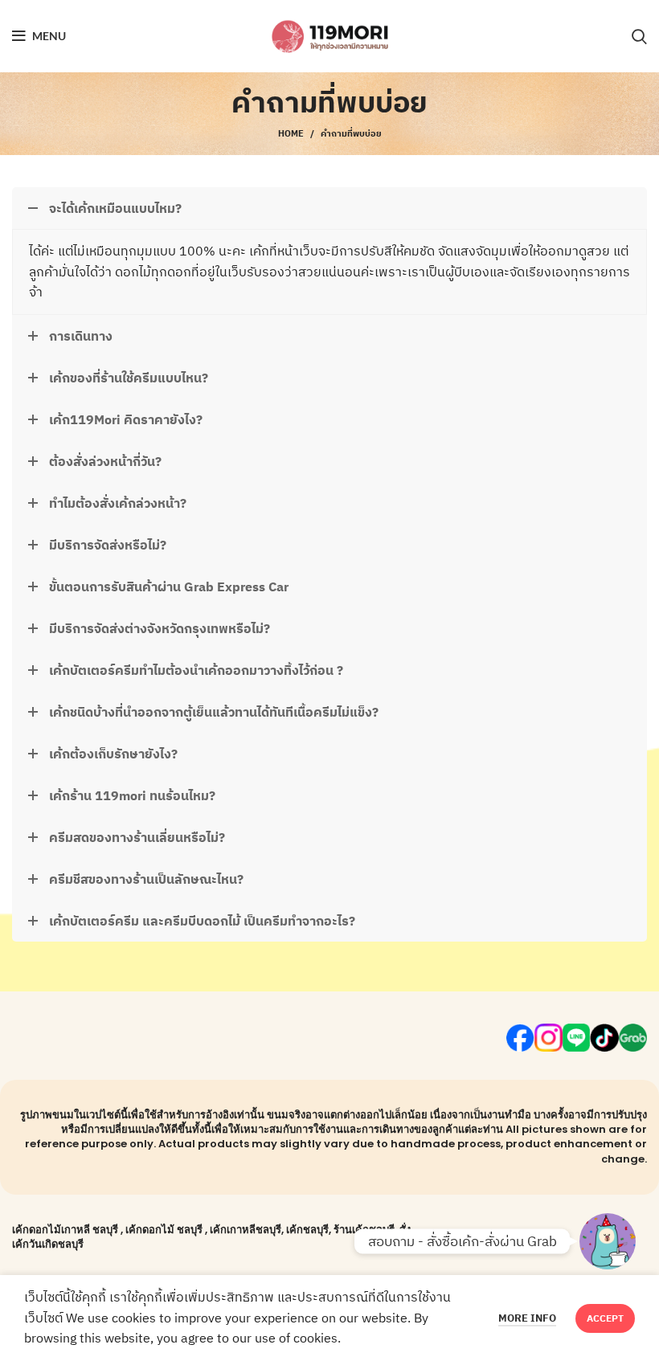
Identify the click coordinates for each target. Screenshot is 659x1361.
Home (291, 133)
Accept (605, 1318)
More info (527, 1318)
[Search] (639, 36)
